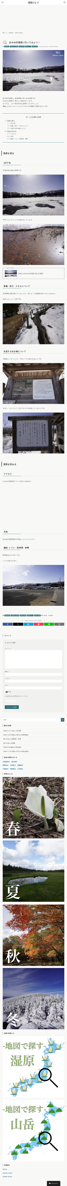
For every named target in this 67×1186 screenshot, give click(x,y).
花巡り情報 (34, 46)
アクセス (13, 134)
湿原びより (33, 2)
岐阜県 (45, 615)
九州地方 (20, 769)
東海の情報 (21, 46)
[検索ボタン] (64, 2)
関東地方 (6, 765)
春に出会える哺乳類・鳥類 (12, 739)
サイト (7, 685)
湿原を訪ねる (11, 131)
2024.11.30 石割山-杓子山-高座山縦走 (16, 751)
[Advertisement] (33, 18)
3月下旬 (12, 123)
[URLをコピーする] (59, 624)
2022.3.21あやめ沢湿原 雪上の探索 (30, 273)
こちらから (25, 539)
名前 (7, 671)
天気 (11, 136)
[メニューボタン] (2, 2)
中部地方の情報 (14, 46)
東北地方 (14, 762)
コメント (8, 648)
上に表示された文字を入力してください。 (17, 696)
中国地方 (6, 769)
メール (7, 678)
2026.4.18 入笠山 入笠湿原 (12, 731)
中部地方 (13, 765)
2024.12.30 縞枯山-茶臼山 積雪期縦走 (16, 735)
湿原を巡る (11, 121)
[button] (8, 624)
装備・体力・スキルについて (19, 126)
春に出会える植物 (9, 743)
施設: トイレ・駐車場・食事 (19, 139)
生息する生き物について (18, 128)
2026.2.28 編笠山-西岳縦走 (12, 747)
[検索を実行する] (62, 720)
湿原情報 (7, 46)
